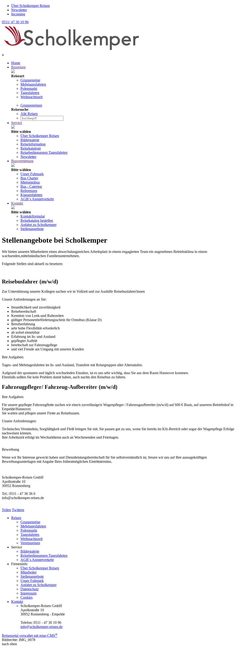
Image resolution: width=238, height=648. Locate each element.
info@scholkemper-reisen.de (41, 627)
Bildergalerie (29, 140)
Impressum (28, 593)
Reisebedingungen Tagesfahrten (43, 152)
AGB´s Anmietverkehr (37, 199)
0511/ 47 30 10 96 (15, 22)
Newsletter (19, 10)
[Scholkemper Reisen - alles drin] (71, 51)
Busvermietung (22, 161)
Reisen (16, 518)
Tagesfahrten (29, 93)
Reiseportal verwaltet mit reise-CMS (29, 636)
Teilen (6, 510)
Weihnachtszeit (31, 97)
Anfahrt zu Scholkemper (38, 225)
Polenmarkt (28, 89)
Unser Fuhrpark (32, 174)
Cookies (26, 597)
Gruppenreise (30, 80)
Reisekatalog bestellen (36, 220)
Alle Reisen (29, 114)
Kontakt (17, 203)
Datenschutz (29, 589)
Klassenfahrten (31, 195)
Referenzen (28, 191)
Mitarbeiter (28, 572)
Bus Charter (29, 178)
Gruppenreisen (31, 105)
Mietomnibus (30, 182)
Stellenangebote (32, 229)
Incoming (18, 14)
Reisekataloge (30, 148)
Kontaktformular (32, 216)
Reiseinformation (33, 144)
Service (16, 123)
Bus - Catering (31, 186)
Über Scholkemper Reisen (30, 6)
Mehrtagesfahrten (33, 84)
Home (15, 63)
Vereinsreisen (30, 543)
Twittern (18, 510)
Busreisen (18, 67)
